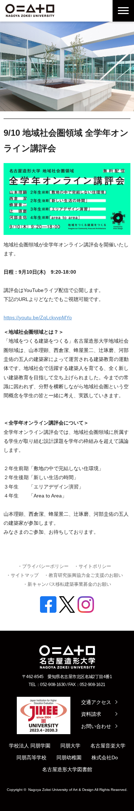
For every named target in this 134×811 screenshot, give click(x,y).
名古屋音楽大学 (107, 746)
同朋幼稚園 (68, 757)
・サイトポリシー (92, 566)
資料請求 (91, 714)
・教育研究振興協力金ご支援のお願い (83, 575)
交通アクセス (96, 702)
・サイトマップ (22, 575)
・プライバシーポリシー (43, 566)
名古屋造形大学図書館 (67, 769)
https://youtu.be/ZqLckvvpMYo (38, 317)
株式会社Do (104, 757)
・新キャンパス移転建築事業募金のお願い (67, 584)
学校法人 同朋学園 (29, 746)
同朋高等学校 (31, 757)
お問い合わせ (96, 726)
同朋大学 (70, 746)
